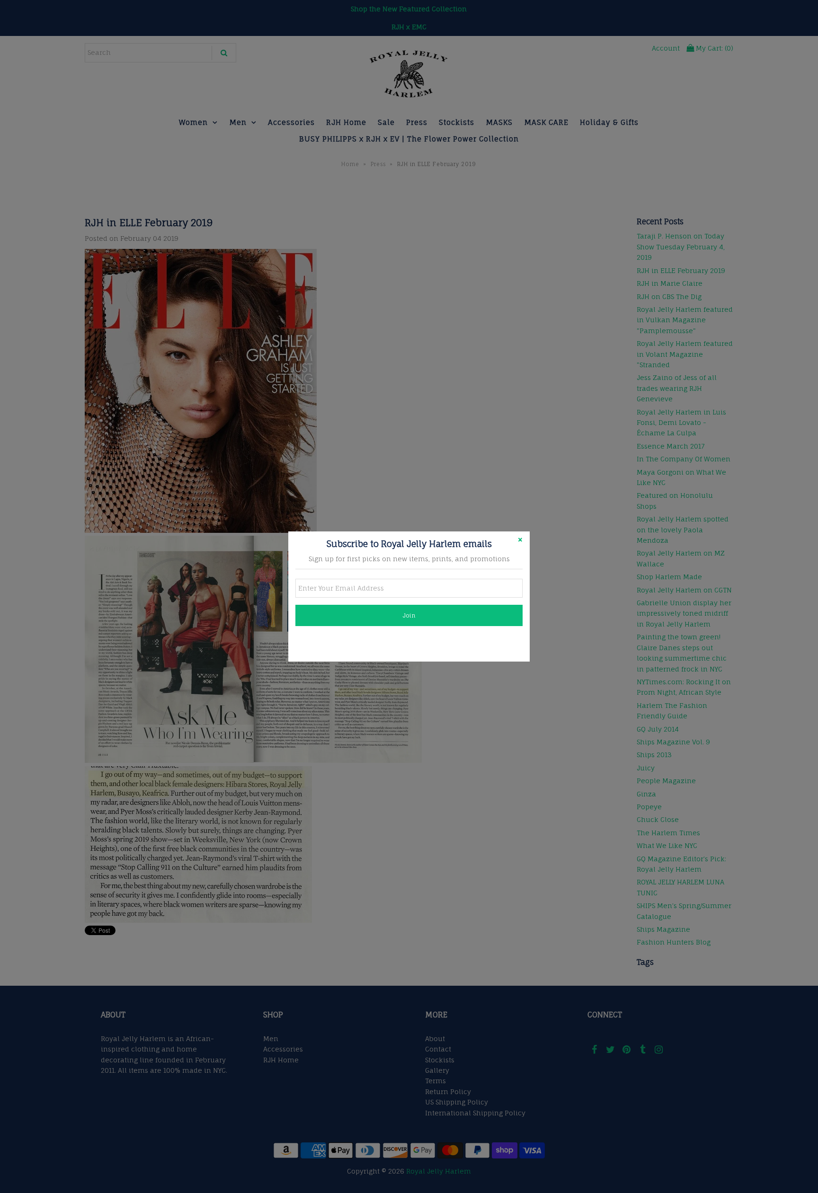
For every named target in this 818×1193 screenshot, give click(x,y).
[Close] (520, 541)
